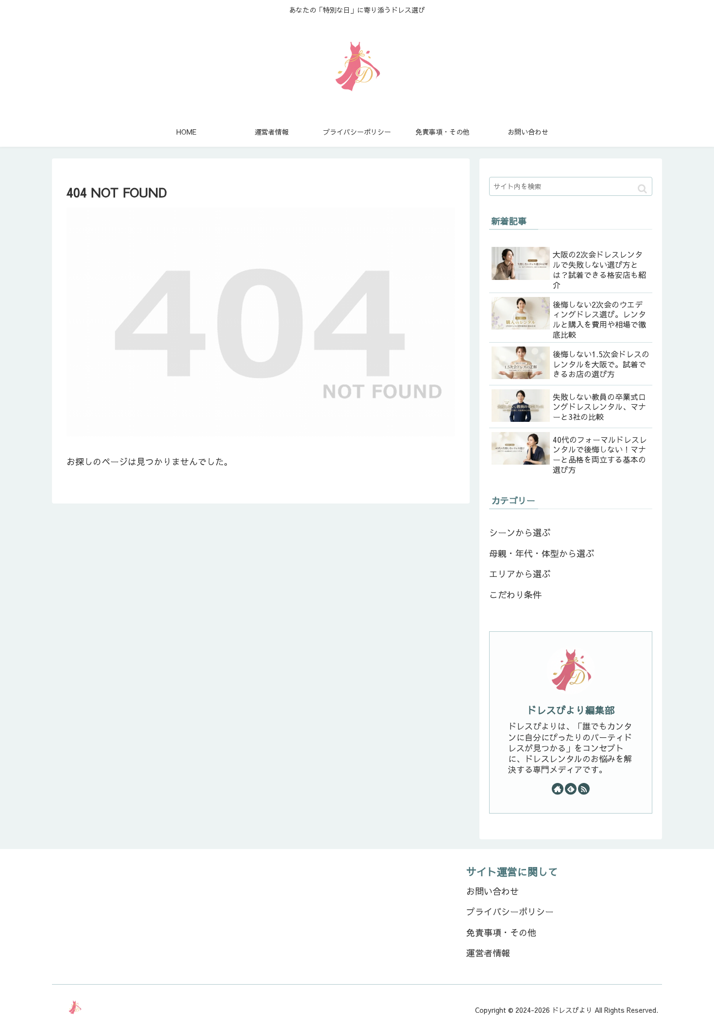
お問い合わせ (492, 891)
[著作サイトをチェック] (557, 789)
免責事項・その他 (501, 932)
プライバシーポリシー (510, 911)
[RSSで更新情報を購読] (584, 789)
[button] (642, 188)
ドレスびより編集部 (570, 709)
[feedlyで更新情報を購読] (571, 789)
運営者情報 (488, 953)
